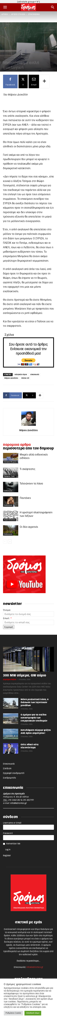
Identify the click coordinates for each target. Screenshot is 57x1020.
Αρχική (5, 14)
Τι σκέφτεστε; (28, 469)
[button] (5, 7)
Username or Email (12, 823)
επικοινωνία (34, 374)
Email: (7, 618)
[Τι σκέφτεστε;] (10, 472)
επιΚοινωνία (34, 14)
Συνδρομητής (9, 778)
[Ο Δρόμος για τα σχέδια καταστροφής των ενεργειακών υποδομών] (10, 718)
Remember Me (13, 844)
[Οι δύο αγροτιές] (10, 530)
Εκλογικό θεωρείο (10, 462)
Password (8, 833)
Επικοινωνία (9, 764)
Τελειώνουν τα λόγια (31, 483)
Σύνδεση (7, 769)
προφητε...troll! (9, 476)
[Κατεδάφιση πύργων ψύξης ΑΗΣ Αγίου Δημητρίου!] (10, 734)
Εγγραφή (8, 627)
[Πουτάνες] (10, 501)
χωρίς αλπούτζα (9, 520)
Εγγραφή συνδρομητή (13, 773)
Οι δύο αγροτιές (29, 527)
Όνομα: (7, 610)
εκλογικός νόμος (21, 374)
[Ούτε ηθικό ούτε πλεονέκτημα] (10, 748)
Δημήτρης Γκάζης (9, 679)
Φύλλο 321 (25, 378)
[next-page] (10, 541)
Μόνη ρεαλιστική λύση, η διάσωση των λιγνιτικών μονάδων (35, 702)
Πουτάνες (25, 498)
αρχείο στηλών (18, 14)
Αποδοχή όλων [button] (32, 1013)
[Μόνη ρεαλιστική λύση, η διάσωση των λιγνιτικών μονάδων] (10, 703)
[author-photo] (28, 426)
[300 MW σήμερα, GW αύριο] (28, 659)
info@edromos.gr (18, 803)
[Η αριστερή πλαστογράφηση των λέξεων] (10, 516)
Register (7, 856)
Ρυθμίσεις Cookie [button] (13, 1013)
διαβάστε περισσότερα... (28, 961)
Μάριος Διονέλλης (11, 378)
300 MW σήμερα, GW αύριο (24, 675)
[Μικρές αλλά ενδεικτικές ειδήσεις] (10, 458)
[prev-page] (5, 541)
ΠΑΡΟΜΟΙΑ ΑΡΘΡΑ (17, 444)
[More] (44, 81)
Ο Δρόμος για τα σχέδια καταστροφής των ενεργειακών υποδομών (34, 718)
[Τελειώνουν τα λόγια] (10, 487)
